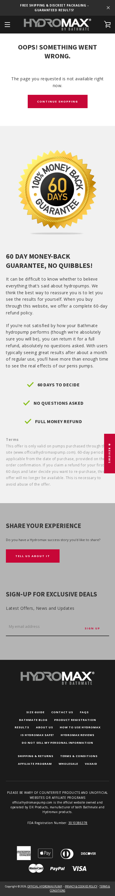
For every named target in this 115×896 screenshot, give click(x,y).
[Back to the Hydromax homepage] (57, 683)
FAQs (84, 712)
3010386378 (78, 823)
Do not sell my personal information (57, 743)
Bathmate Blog (33, 720)
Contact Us (62, 712)
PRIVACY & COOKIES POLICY (81, 886)
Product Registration (75, 720)
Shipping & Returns (35, 756)
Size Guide (35, 712)
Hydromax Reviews (77, 735)
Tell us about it (32, 556)
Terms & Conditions (79, 756)
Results (22, 727)
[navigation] (7, 24)
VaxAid (91, 764)
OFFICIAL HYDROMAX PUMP (44, 886)
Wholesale (68, 764)
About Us (44, 727)
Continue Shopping (57, 101)
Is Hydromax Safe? (37, 735)
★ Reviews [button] (109, 453)
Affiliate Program (35, 764)
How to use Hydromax (80, 727)
